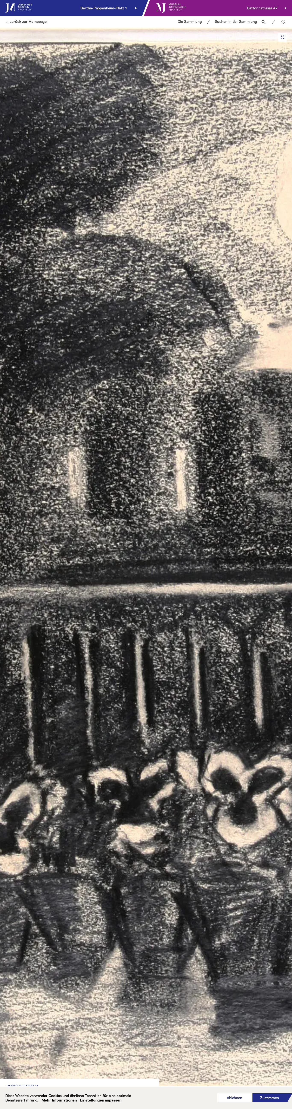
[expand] (282, 37)
